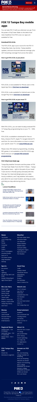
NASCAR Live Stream (23, 360)
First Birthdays (21, 280)
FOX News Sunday (6, 257)
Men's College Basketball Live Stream (23, 365)
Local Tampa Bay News (6, 240)
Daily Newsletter (6, 259)
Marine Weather (21, 243)
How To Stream (21, 289)
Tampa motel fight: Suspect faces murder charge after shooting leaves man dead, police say (13, 191)
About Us (20, 327)
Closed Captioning (22, 338)
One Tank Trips (5, 295)
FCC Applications (21, 342)
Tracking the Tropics (22, 250)
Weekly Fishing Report (7, 278)
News (3, 235)
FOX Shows (20, 318)
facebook (12, 383)
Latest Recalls (5, 314)
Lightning (3, 272)
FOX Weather (21, 254)
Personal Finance (6, 316)
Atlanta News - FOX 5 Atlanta (7, 337)
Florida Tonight (5, 291)
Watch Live (29, 3)
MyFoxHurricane (21, 252)
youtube (21, 383)
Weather (20, 235)
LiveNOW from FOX (22, 295)
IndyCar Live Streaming (23, 362)
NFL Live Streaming (22, 353)
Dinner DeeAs (5, 293)
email (25, 383)
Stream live (4, 353)
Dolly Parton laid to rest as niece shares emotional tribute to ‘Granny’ (13, 197)
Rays (2, 270)
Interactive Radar (22, 239)
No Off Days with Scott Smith (7, 275)
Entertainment (23, 310)
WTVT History (21, 336)
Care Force (4, 305)
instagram (18, 383)
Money (4, 310)
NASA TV (19, 303)
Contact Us (20, 344)
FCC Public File (21, 340)
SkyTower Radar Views (23, 237)
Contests (19, 323)
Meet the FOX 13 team (23, 329)
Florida (3, 243)
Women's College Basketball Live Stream (23, 369)
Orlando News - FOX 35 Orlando (7, 330)
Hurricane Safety (21, 247)
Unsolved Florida (6, 253)
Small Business (5, 320)
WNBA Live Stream (22, 372)
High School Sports (6, 280)
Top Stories (4, 237)
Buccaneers (4, 268)
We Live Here (6, 287)
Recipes (19, 278)
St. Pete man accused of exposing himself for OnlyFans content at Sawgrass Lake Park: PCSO (12, 206)
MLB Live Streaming (22, 358)
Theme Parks (5, 297)
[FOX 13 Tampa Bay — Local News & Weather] (6, 3)
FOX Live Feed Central (23, 301)
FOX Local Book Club (23, 314)
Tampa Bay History (6, 303)
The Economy (5, 318)
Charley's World (21, 270)
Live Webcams (21, 241)
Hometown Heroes (22, 272)
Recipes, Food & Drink (7, 301)
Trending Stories (21, 316)
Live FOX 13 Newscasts (20, 292)
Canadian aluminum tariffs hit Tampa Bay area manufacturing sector (13, 213)
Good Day (21, 266)
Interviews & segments (7, 355)
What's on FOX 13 (22, 320)
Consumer (4, 245)
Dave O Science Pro (22, 282)
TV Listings (20, 331)
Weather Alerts (21, 245)
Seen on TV (4, 255)
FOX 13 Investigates (6, 251)
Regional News (7, 327)
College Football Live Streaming (23, 355)
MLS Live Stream (22, 374)
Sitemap (3, 261)
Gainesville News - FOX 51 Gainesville (7, 334)
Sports (3, 266)
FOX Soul (19, 299)
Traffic (19, 268)
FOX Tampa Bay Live (23, 305)
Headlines (20, 312)
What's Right (4, 289)
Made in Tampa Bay (7, 299)
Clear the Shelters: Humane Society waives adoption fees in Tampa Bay (12, 220)
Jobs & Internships (22, 334)
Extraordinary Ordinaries (21, 275)
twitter (15, 383)
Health (3, 247)
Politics (3, 249)
